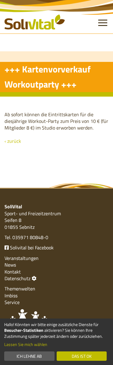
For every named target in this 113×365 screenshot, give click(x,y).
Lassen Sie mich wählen (25, 344)
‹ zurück (13, 141)
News (10, 264)
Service (12, 302)
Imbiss (11, 295)
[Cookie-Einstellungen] (34, 278)
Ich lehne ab (29, 356)
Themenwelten (20, 288)
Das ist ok (82, 356)
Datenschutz (17, 278)
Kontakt (13, 271)
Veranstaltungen (22, 258)
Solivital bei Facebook (31, 247)
